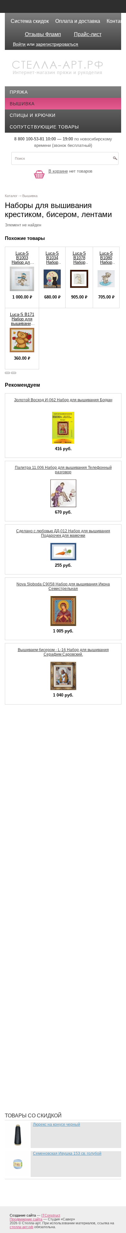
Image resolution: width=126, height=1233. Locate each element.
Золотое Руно (33, 904)
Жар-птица (28, 885)
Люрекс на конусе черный (56, 1124)
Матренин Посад (36, 991)
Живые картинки (36, 895)
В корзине (58, 171)
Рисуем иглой (33, 1049)
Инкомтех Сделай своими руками (58, 924)
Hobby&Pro (29, 753)
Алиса (23, 856)
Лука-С (23, 972)
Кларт (22, 953)
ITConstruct (50, 1215)
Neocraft (27, 782)
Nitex (21, 792)
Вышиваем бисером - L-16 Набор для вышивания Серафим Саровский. (63, 652)
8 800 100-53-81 (29, 139)
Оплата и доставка (77, 21)
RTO (19, 811)
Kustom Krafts (34, 763)
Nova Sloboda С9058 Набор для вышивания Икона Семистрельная (63, 586)
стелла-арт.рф (21, 1227)
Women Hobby (32, 821)
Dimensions (29, 734)
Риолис (24, 1040)
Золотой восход (36, 914)
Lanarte (25, 772)
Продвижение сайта (26, 1219)
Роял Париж (30, 1059)
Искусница (29, 933)
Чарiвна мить (32, 1088)
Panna (22, 801)
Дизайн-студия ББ (38, 875)
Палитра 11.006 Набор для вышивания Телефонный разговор (63, 469)
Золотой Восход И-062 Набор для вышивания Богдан (63, 400)
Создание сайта (23, 1215)
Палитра (25, 1030)
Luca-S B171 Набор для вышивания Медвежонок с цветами (22, 323)
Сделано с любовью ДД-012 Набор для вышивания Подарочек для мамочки (63, 533)
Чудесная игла (34, 1098)
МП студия (28, 1001)
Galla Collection (38, 743)
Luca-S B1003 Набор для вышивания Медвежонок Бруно (22, 264)
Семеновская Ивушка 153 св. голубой (67, 1153)
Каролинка (29, 943)
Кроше (23, 962)
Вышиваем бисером (41, 866)
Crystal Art (30, 724)
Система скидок (30, 21)
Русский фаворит (37, 1078)
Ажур (21, 846)
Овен (21, 1020)
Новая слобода (35, 1011)
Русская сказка (35, 1069)
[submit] (115, 160)
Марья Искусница (37, 982)
